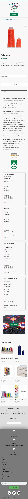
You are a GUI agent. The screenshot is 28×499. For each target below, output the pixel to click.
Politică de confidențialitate (7, 473)
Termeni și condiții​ (6, 476)
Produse (4, 474)
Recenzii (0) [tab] (4, 94)
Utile (3, 478)
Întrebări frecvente (6, 467)
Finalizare (4, 464)
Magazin (4, 469)
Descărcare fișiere (5, 462)
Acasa (3, 459)
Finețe (2, 73)
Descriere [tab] (4, 91)
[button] (14, 11)
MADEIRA (8, 19)
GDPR (3, 466)
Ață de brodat (13, 19)
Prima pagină (3, 19)
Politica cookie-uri (6, 471)
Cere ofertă (14, 324)
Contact (4, 461)
